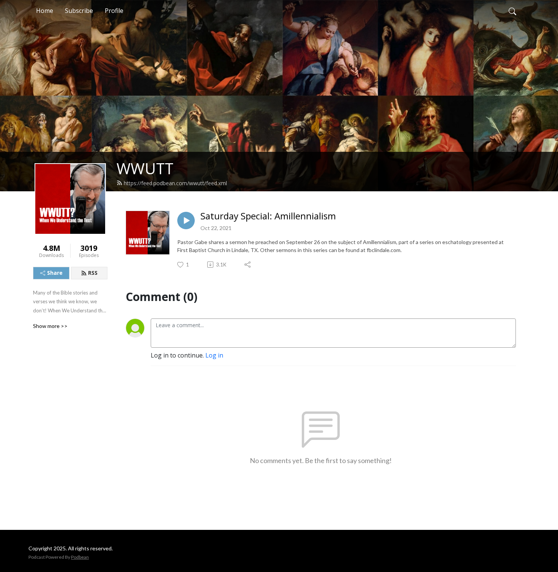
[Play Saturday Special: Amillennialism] (186, 220)
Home (44, 10)
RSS (93, 272)
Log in (214, 355)
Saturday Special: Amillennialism (268, 216)
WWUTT (145, 168)
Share (55, 272)
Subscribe (79, 10)
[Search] (512, 10)
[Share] (248, 264)
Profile (114, 10)
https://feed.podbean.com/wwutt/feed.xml (175, 183)
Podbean (80, 557)
